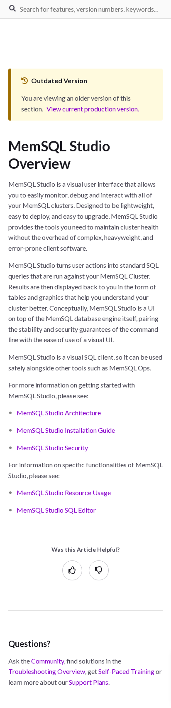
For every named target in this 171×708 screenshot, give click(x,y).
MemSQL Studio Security (52, 447)
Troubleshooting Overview (46, 671)
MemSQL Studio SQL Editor (56, 510)
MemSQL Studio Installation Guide (66, 430)
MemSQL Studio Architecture (59, 413)
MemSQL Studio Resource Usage (64, 492)
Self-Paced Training (126, 671)
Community (47, 661)
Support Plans (88, 682)
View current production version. (92, 109)
